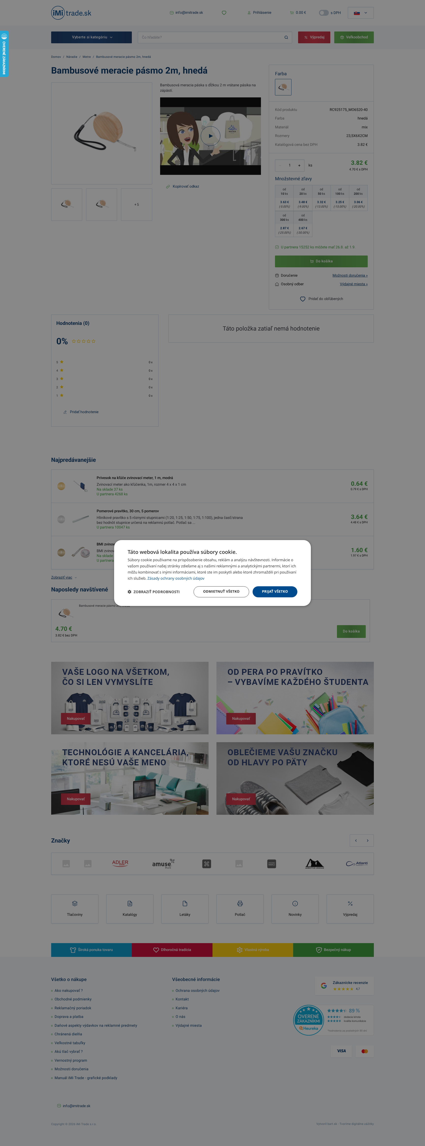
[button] (154, 592)
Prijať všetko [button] (275, 591)
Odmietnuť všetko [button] (221, 591)
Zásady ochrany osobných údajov (176, 578)
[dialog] (212, 573)
